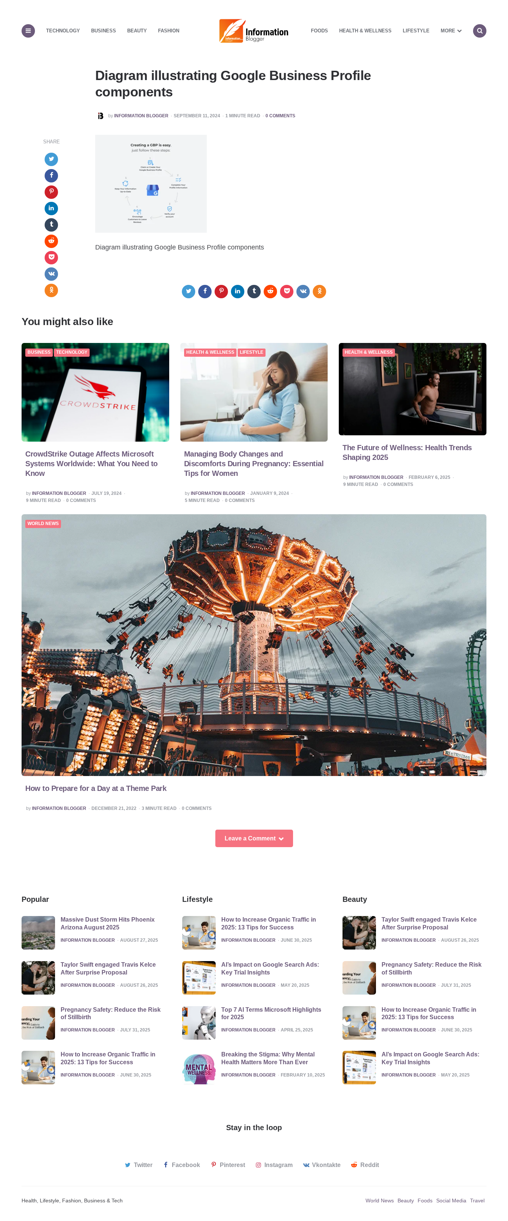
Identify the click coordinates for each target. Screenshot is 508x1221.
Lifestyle (416, 31)
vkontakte (326, 1165)
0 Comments (280, 116)
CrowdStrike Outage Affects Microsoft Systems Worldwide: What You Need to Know (91, 463)
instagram (278, 1165)
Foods (319, 31)
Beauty (137, 31)
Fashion (168, 31)
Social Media (451, 1200)
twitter (143, 1165)
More (448, 31)
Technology (63, 31)
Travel (477, 1200)
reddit (369, 1165)
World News (43, 523)
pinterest (232, 1165)
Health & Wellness (365, 31)
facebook (186, 1165)
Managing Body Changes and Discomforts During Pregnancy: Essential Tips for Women (254, 463)
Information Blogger (141, 116)
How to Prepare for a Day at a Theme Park (95, 788)
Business (103, 31)
